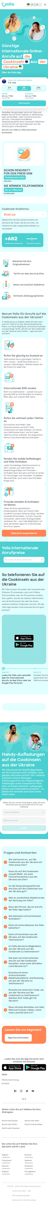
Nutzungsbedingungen (21, 1196)
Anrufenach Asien (32, 1121)
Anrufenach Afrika (9, 1124)
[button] (34, 5)
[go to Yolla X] (27, 1091)
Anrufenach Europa (10, 1121)
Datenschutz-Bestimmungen (24, 1200)
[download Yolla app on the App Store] (24, 638)
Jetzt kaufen (24, 103)
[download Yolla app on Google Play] (24, 645)
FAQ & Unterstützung (10, 1080)
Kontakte (5, 1084)
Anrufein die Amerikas (33, 1124)
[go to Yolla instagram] (21, 1091)
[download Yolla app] (13, 1067)
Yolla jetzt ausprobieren (24, 533)
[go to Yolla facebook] (15, 1091)
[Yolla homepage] (8, 4)
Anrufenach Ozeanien (10, 1128)
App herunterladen (18, 1037)
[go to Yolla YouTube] (33, 1091)
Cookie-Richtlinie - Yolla (21, 1191)
